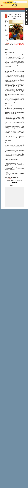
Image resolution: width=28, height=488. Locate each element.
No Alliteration (8, 178)
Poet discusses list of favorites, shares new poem (14, 16)
